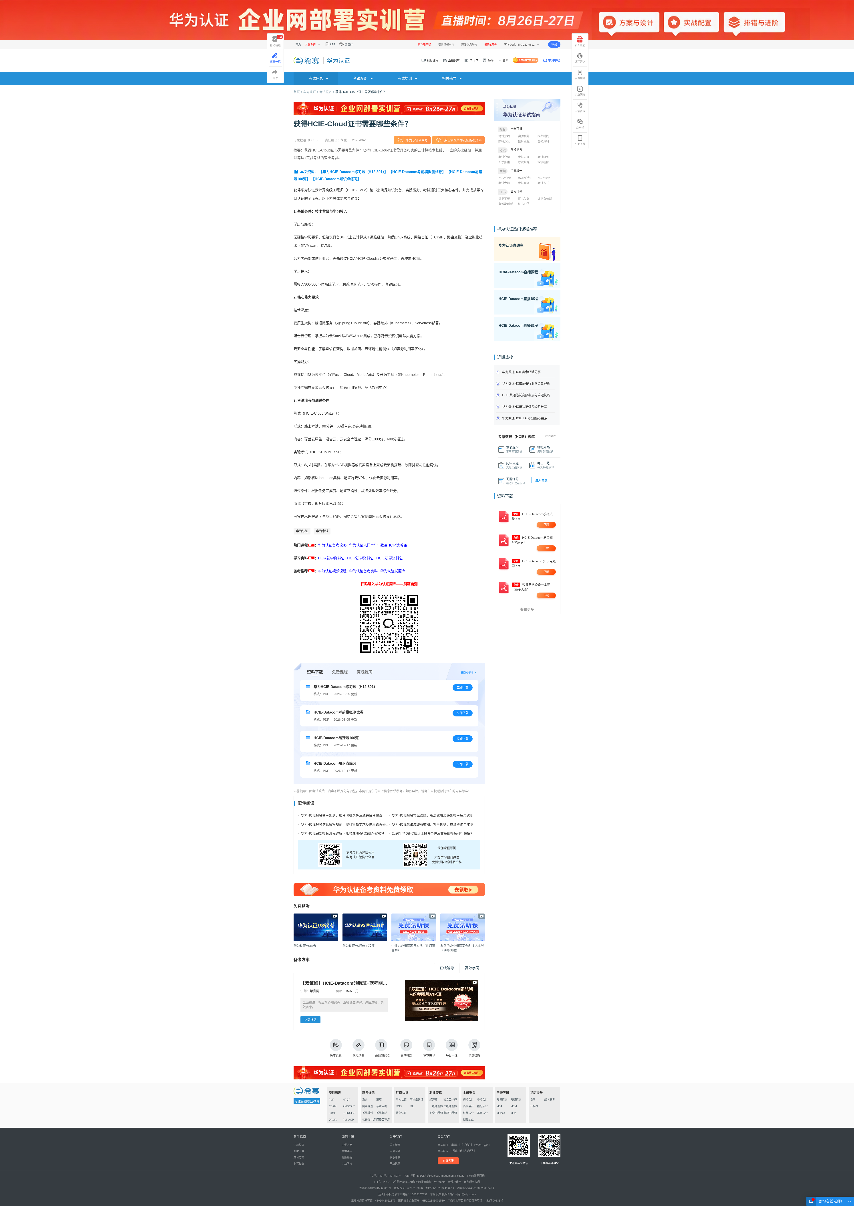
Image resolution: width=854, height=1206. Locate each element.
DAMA (332, 1119)
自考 (533, 1099)
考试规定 (524, 162)
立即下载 (462, 687)
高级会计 (468, 1106)
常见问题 (395, 1151)
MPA (513, 1113)
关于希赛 (395, 1145)
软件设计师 (369, 1119)
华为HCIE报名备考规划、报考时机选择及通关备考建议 (341, 815)
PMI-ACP (348, 1119)
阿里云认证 (416, 1099)
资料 (505, 60)
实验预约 (524, 136)
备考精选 (276, 41)
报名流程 (524, 141)
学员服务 (580, 78)
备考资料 (543, 141)
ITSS (399, 1106)
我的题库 (550, 436)
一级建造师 (436, 1106)
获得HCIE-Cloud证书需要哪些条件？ (360, 92)
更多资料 (467, 672)
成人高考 (549, 1099)
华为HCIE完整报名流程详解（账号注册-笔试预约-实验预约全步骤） (351, 833)
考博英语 (502, 1099)
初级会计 (468, 1099)
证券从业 (468, 1113)
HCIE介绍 (544, 177)
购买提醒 (299, 1163)
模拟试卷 (358, 1055)
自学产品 (347, 1145)
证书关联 (524, 198)
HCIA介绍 (504, 177)
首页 (298, 44)
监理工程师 (450, 1113)
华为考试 (322, 531)
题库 (490, 60)
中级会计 (482, 1099)
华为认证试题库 (392, 571)
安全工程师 (436, 1113)
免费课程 (340, 672)
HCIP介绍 (524, 177)
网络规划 (367, 1106)
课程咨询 (580, 61)
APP (332, 44)
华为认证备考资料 (363, 571)
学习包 (473, 60)
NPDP (346, 1099)
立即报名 (310, 1019)
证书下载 (504, 198)
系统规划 (367, 1113)
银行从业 (482, 1106)
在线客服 (448, 1160)
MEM (514, 1106)
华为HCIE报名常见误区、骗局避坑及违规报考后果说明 (432, 815)
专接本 (534, 1106)
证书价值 (524, 204)
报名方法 (504, 141)
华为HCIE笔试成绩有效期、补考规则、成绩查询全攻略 (432, 824)
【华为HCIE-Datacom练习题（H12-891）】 (353, 172)
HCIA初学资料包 (331, 558)
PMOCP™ (349, 1106)
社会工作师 (450, 1099)
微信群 (348, 44)
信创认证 (401, 1113)
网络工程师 (383, 1119)
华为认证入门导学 (363, 545)
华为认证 (302, 531)
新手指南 (504, 162)
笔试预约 (504, 136)
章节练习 (429, 1055)
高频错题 (406, 1055)
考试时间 (524, 157)
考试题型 (524, 183)
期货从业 (468, 1119)
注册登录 (299, 1145)
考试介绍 (504, 157)
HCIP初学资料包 (360, 558)
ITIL (412, 1106)
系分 (365, 1099)
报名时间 (543, 136)
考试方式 (543, 183)
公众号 (580, 127)
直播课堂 (453, 60)
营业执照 (395, 1163)
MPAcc (501, 1113)
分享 (275, 78)
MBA (499, 1106)
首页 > (298, 92)
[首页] (307, 60)
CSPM (332, 1106)
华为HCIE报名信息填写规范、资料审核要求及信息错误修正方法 (348, 824)
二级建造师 (450, 1106)
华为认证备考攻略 (332, 545)
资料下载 (315, 672)
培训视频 (543, 162)
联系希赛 (395, 1157)
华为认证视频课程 (332, 571)
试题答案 (474, 1055)
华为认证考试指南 (521, 114)
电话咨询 (580, 111)
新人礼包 (580, 45)
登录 (554, 44)
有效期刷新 (505, 204)
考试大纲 (504, 183)
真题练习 (365, 672)
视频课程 (432, 60)
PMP (331, 1099)
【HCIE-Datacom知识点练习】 (336, 179)
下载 (546, 524)
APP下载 (580, 144)
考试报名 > (327, 92)
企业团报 (580, 94)
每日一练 (451, 1055)
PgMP (332, 1113)
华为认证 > (311, 92)
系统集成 (381, 1113)
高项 (379, 1099)
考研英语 (516, 1099)
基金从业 (482, 1113)
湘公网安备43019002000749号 (476, 1188)
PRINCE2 (348, 1113)
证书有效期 (545, 198)
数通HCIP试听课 (393, 545)
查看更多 (527, 609)
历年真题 (336, 1055)
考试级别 (543, 157)
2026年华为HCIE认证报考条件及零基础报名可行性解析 (433, 833)
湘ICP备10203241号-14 (439, 1188)
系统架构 (381, 1106)
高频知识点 (382, 1055)
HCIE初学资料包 (389, 558)
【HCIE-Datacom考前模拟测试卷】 (417, 172)
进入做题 (541, 480)
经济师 (433, 1099)
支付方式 (299, 1157)
